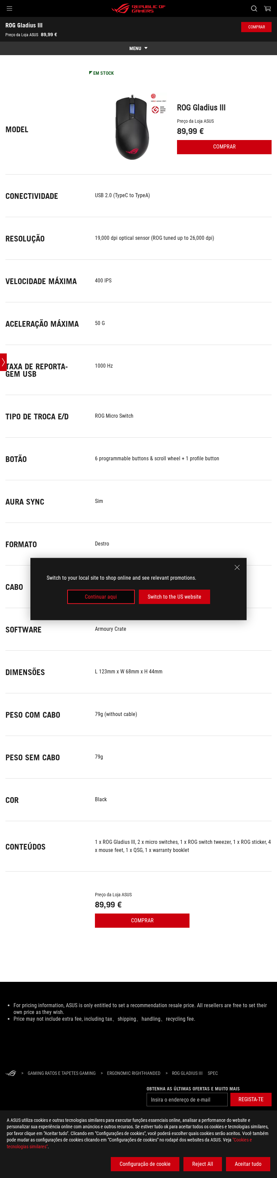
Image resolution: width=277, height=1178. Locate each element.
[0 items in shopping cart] (267, 8)
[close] (237, 567)
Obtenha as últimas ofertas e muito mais (193, 1088)
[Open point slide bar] (3, 362)
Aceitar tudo (248, 1164)
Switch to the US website (174, 597)
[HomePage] (10, 1073)
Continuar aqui (101, 597)
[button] (9, 8)
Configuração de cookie (145, 1164)
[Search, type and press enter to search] (254, 8)
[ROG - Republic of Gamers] (138, 8)
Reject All (202, 1164)
